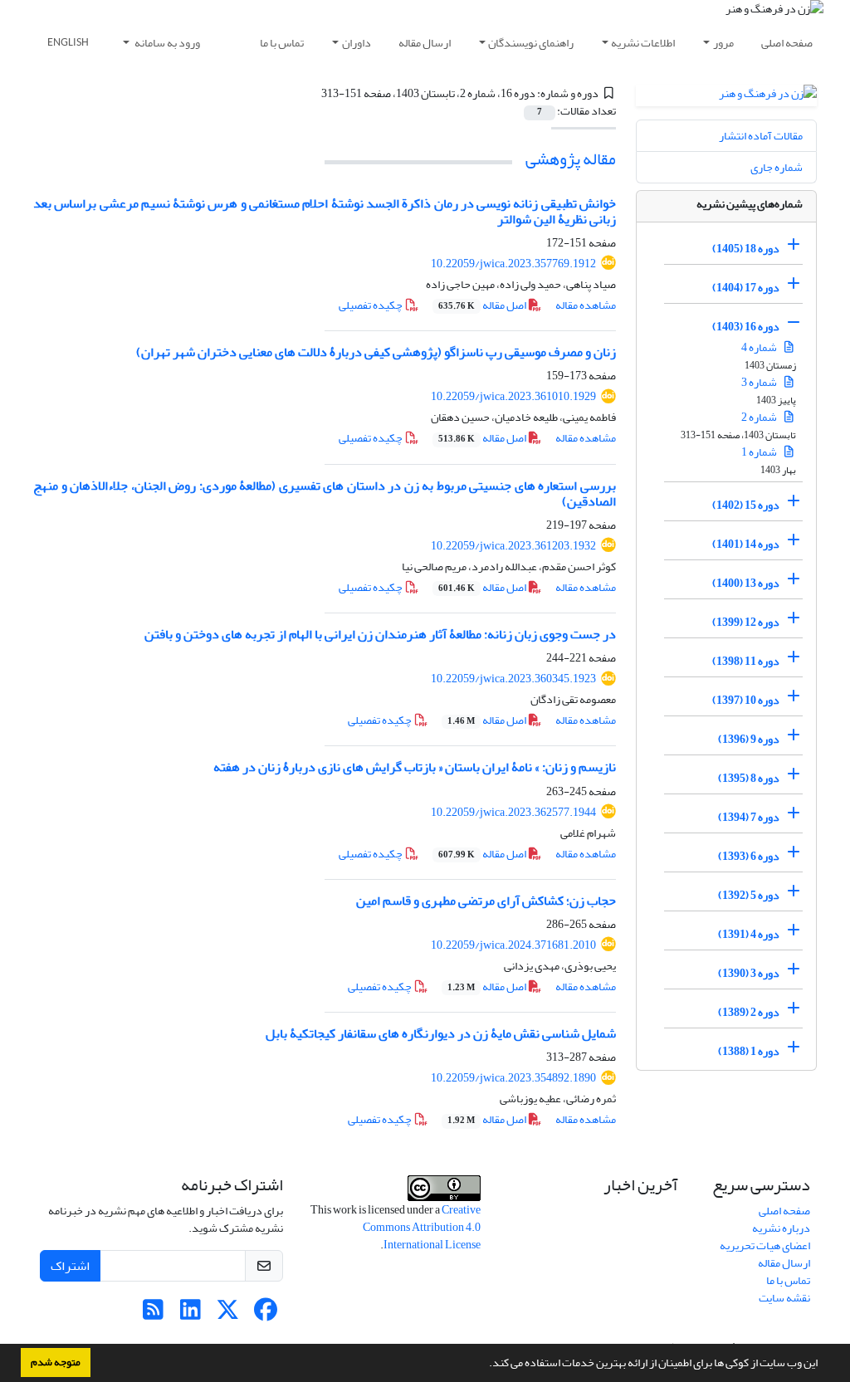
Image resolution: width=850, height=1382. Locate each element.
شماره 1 (760, 452)
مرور (723, 43)
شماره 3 (760, 382)
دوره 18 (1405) (745, 248)
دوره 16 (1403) (745, 326)
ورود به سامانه (166, 43)
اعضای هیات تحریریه (765, 1245)
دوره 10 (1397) (745, 700)
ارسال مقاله (424, 43)
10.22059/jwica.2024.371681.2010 (513, 945)
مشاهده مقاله (585, 305)
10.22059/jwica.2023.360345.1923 (513, 678)
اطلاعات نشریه (643, 43)
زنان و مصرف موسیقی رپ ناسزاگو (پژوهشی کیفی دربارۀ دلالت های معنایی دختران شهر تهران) (376, 351)
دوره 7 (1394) (748, 817)
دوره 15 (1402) (745, 505)
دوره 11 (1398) (745, 661)
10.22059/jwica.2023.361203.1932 (513, 546)
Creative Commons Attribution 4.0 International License (422, 1227)
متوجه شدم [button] (56, 1362)
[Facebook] (265, 1314)
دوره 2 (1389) (748, 1012)
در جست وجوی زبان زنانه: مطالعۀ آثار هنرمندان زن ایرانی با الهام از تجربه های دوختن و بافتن (380, 634)
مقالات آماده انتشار (761, 136)
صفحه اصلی (787, 43)
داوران (356, 43)
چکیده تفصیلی (371, 305)
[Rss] (153, 1314)
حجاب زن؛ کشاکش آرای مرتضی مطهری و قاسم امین (486, 900)
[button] (484, 1364)
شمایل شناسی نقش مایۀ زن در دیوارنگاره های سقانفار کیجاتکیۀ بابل (441, 1033)
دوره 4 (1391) (748, 934)
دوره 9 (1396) (748, 739)
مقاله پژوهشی (570, 159)
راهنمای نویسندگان (531, 43)
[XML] (311, 93)
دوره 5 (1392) (748, 895)
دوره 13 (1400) (745, 583)
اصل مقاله (483, 305)
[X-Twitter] (228, 1314)
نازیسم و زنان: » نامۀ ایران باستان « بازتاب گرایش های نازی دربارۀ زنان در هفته (414, 766)
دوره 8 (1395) (748, 778)
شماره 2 (760, 417)
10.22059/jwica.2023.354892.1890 (513, 1078)
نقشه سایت (784, 1298)
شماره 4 (760, 347)
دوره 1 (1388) (748, 1051)
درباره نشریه (781, 1228)
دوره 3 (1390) (748, 973)
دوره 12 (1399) (745, 622)
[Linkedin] (190, 1314)
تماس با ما (282, 43)
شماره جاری (776, 167)
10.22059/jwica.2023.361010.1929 (513, 396)
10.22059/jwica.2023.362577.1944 (513, 812)
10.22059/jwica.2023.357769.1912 (513, 263)
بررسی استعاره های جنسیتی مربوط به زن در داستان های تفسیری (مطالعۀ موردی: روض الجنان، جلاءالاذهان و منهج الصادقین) (324, 493)
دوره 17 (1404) (745, 287)
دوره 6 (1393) (748, 856)
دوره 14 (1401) (745, 544)
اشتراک (70, 1265)
